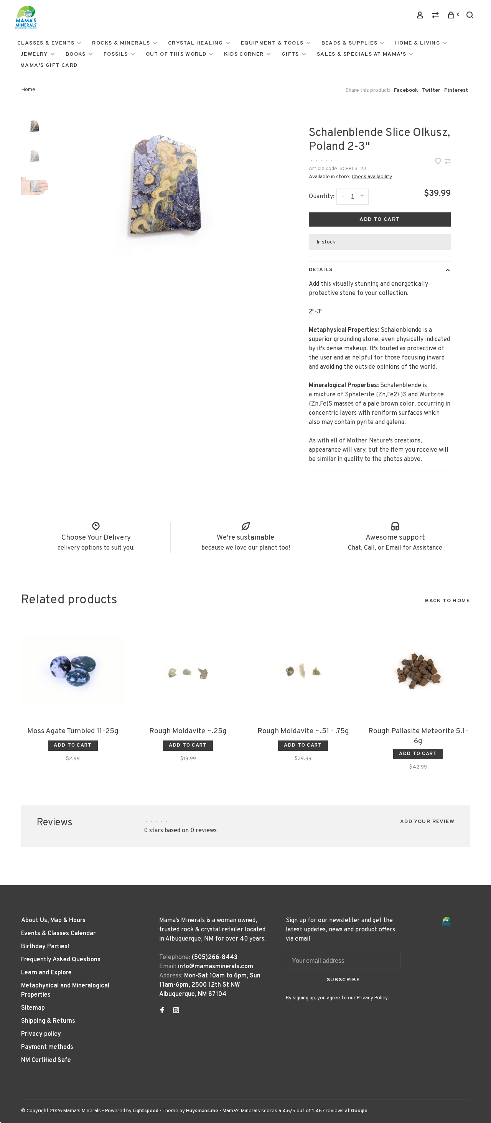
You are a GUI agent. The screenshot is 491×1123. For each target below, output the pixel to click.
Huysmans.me (202, 1111)
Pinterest (456, 90)
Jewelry (34, 54)
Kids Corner (244, 54)
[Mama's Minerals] (446, 921)
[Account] (421, 16)
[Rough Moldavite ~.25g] (188, 671)
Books (76, 54)
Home (28, 89)
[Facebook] (162, 1011)
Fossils (116, 54)
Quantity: (321, 196)
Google (359, 1111)
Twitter (431, 90)
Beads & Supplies (349, 43)
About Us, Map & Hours (53, 920)
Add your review (427, 821)
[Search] (471, 16)
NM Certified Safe (46, 1060)
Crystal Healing (195, 43)
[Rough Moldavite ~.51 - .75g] (303, 671)
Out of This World (176, 54)
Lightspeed (145, 1111)
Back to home (447, 601)
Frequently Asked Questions (61, 960)
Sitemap (33, 1008)
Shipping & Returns (48, 1021)
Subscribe (343, 980)
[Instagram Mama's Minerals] (176, 1011)
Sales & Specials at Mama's (361, 54)
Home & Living (417, 43)
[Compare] (436, 16)
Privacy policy (41, 1034)
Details (321, 270)
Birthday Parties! (45, 947)
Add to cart (379, 219)
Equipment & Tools (272, 43)
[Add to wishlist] (439, 162)
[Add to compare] (448, 162)
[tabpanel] (164, 189)
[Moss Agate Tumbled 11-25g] (73, 671)
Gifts (290, 54)
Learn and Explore (46, 973)
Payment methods (47, 1047)
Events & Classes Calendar (58, 933)
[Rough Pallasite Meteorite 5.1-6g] (418, 671)
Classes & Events (45, 43)
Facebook (406, 90)
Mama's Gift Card (48, 65)
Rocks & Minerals (121, 43)
